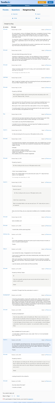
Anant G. (5, 130)
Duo (4, 114)
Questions (16, 10)
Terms (19, 402)
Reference (49, 29)
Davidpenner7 (6, 294)
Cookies (24, 402)
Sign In (50, 2)
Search (38, 14)
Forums (6, 10)
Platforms (45, 5)
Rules (38, 18)
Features (27, 5)
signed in (30, 399)
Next (18, 396)
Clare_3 (5, 248)
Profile (15, 18)
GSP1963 (5, 77)
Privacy (15, 402)
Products (9, 5)
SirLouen (5, 29)
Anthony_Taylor (7, 234)
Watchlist (15, 14)
